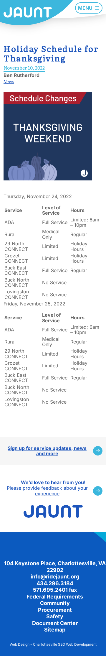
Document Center (55, 623)
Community (55, 603)
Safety (54, 616)
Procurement (55, 610)
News (9, 81)
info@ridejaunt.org (55, 576)
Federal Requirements (54, 596)
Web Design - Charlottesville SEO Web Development (53, 644)
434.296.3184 (55, 583)
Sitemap (54, 630)
